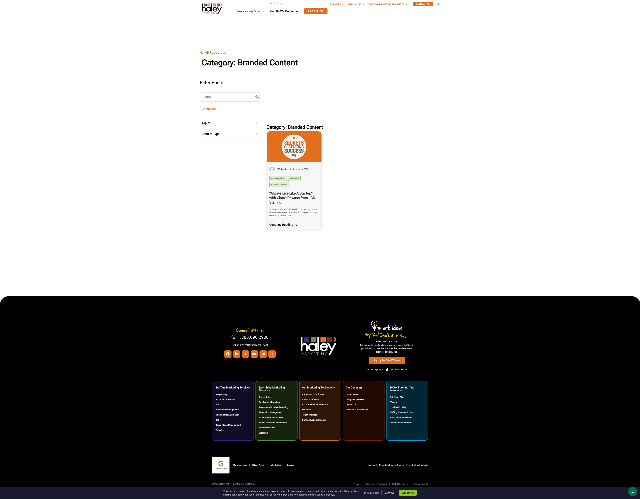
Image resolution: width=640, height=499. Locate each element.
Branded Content (279, 184)
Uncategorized (278, 178)
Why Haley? (354, 4)
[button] (438, 4)
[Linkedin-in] (236, 354)
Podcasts (294, 178)
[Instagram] (263, 354)
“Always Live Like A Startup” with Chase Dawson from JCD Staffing (292, 197)
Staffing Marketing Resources (386, 4)
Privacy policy (372, 492)
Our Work (335, 4)
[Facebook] (228, 354)
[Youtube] (254, 354)
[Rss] (272, 354)
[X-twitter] (245, 354)
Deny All (389, 492)
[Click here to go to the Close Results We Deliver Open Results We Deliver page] (297, 11)
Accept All (408, 492)
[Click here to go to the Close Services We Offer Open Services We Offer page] (262, 11)
